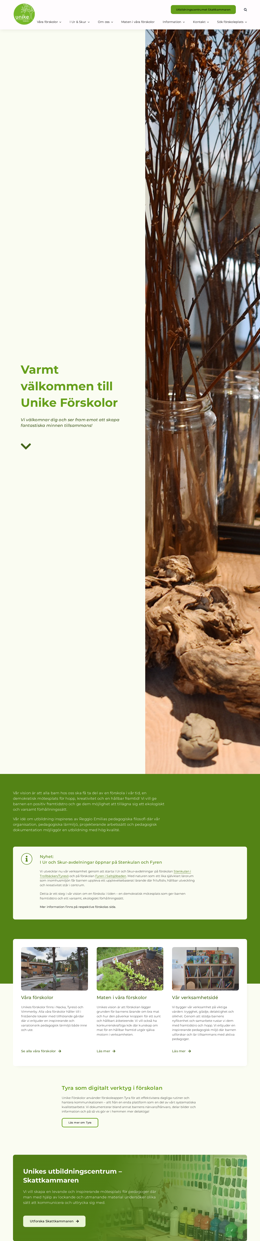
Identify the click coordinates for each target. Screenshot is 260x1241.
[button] (245, 9)
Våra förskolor (37, 997)
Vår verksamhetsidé (195, 997)
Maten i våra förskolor (122, 997)
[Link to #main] (70, 446)
